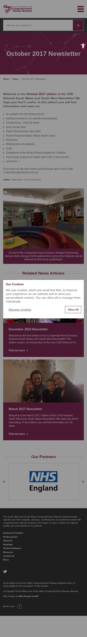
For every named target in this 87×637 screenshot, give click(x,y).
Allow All (73, 309)
